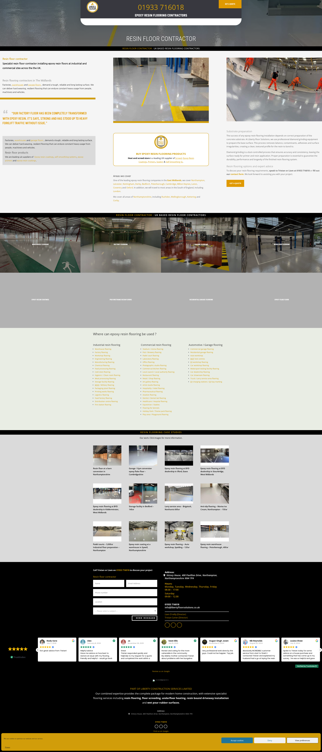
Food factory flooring (103, 398)
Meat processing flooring (105, 378)
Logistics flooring (102, 395)
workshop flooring (199, 362)
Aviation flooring (149, 395)
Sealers (159, 161)
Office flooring (148, 362)
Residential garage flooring (201, 352)
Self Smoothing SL (174, 161)
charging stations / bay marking (206, 382)
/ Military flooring (104, 385)
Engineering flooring (103, 359)
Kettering (191, 196)
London (116, 191)
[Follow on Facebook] (167, 625)
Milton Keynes (183, 184)
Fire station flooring (103, 404)
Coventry (117, 187)
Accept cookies (237, 740)
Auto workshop (196, 355)
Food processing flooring (105, 368)
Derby (138, 184)
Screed (178, 158)
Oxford (129, 187)
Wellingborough (178, 196)
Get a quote (230, 4)
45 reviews (22, 652)
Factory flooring (101, 352)
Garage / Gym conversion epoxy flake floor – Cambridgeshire (140, 471)
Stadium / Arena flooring (153, 349)
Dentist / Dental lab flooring (154, 398)
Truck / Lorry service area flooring (204, 378)
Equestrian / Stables (151, 404)
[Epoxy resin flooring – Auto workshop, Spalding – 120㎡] (179, 531)
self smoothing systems (66, 157)
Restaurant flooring (151, 375)
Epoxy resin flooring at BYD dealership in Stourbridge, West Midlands (212, 471)
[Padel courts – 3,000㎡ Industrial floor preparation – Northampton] (107, 531)
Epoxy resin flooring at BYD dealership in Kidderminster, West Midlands (106, 509)
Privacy (7, 747)
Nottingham (128, 184)
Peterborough (158, 184)
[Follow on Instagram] (173, 625)
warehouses (18, 85)
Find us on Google (161, 731)
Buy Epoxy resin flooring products (161, 154)
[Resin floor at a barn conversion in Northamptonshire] (107, 455)
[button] (320, 650)
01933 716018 (161, 7)
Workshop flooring (102, 355)
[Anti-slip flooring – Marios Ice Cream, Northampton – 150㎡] (214, 493)
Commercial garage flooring (202, 349)
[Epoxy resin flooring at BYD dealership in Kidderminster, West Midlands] (107, 493)
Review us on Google (161, 671)
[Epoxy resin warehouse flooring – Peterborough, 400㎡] (214, 531)
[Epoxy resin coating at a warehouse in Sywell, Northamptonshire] (143, 531)
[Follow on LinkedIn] (179, 625)
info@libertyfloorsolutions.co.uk (182, 607)
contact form (237, 174)
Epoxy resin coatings (44, 157)
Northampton (198, 180)
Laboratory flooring (151, 359)
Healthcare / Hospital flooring (155, 401)
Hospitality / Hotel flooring (154, 388)
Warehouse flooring (103, 349)
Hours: (168, 583)
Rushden (166, 196)
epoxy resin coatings (26, 161)
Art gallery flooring (150, 382)
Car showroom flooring (200, 375)
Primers (151, 161)
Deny (270, 740)
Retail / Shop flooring (151, 378)
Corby (116, 200)
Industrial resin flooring (106, 345)
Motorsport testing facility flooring (204, 368)
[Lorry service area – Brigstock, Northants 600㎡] (179, 493)
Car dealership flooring (200, 372)
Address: (169, 572)
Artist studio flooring (151, 385)
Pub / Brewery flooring (152, 352)
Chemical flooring (102, 365)
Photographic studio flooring (155, 365)
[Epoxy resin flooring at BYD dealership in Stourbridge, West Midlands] (214, 455)
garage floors (34, 85)
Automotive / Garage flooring (206, 345)
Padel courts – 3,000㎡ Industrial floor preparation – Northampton (106, 547)
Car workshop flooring (199, 365)
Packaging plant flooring (105, 388)
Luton (194, 184)
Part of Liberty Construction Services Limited (161, 688)
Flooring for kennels (151, 408)
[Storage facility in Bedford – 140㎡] (143, 493)
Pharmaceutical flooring (153, 391)
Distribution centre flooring (106, 401)
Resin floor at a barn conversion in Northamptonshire (102, 471)
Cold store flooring (102, 372)
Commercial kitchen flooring (154, 368)
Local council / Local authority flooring (158, 372)
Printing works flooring (104, 391)
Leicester (117, 184)
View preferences (302, 740)
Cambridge (171, 184)
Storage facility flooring (104, 382)
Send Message (146, 618)
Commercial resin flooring (156, 345)
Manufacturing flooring (104, 362)
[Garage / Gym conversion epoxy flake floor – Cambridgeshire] (143, 455)
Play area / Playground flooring (155, 414)
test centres (197, 359)
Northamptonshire (142, 196)
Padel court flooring (151, 355)
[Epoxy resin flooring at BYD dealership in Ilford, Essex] (179, 455)
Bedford (146, 184)
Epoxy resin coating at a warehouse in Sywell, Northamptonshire (139, 547)
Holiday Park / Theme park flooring (157, 411)
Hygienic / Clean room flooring (107, 375)
